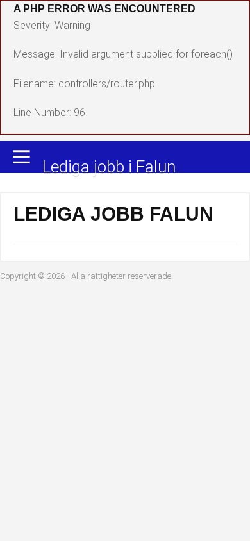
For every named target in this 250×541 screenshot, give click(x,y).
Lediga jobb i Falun (109, 167)
